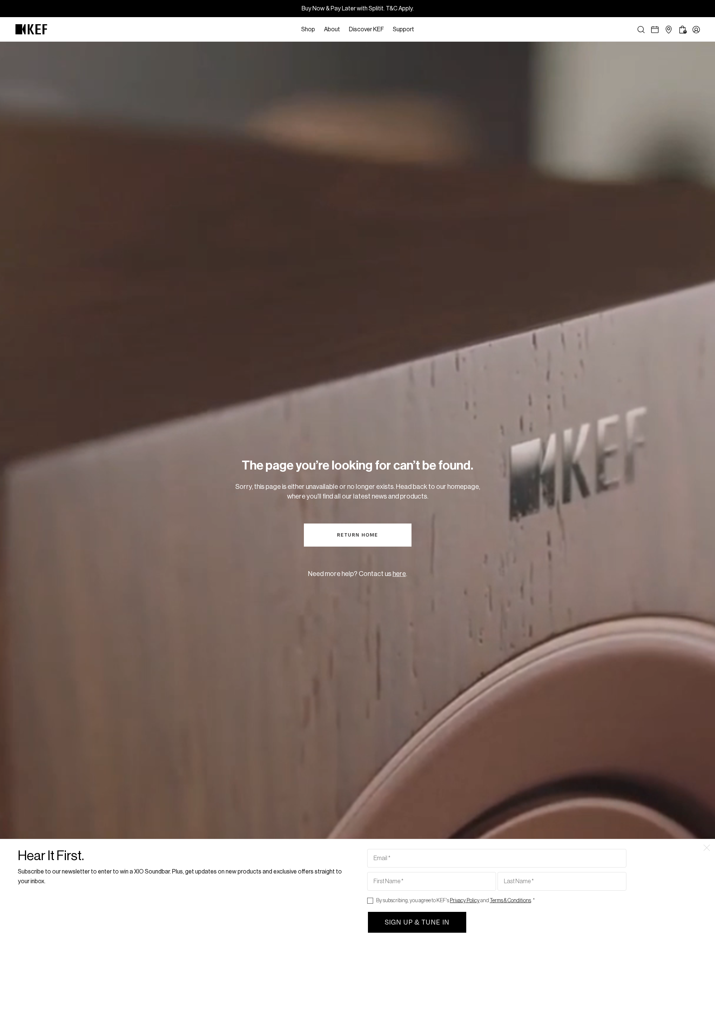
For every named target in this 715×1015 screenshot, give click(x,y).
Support (403, 29)
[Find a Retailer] (669, 30)
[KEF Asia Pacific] (31, 29)
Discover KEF (366, 29)
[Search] (641, 30)
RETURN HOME (357, 535)
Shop (308, 29)
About (332, 29)
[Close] (422, 29)
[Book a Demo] (655, 30)
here (399, 573)
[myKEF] (696, 30)
